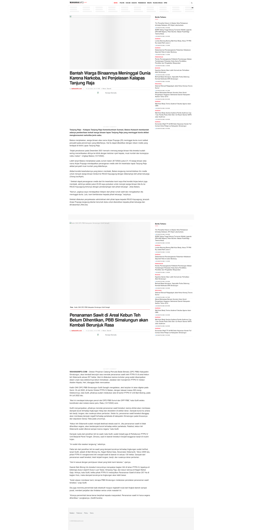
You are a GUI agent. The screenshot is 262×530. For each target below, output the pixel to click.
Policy (86, 513)
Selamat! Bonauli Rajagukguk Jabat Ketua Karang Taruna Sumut (173, 87)
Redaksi (72, 513)
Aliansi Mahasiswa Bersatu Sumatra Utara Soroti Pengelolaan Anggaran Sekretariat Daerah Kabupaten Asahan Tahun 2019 (172, 94)
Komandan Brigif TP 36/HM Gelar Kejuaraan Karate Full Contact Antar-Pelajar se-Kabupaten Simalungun (173, 125)
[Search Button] (191, 3)
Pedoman (79, 513)
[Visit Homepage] (78, 3)
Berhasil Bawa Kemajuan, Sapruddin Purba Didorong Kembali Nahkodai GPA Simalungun (172, 78)
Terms (92, 513)
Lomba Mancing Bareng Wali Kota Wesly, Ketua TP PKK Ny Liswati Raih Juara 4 (173, 42)
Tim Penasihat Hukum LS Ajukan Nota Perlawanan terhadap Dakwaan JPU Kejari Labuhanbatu (171, 24)
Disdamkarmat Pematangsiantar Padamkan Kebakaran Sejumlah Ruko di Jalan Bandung (173, 51)
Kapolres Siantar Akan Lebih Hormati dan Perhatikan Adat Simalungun (172, 71)
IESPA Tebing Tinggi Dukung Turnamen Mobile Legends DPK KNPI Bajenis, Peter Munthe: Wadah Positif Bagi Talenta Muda (173, 32)
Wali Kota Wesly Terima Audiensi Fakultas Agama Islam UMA (173, 105)
